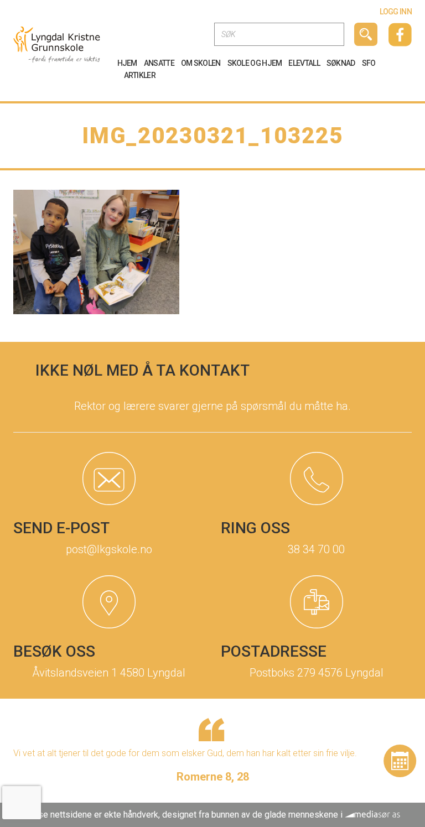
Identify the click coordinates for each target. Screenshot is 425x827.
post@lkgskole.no (109, 549)
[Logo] (56, 44)
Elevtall (303, 63)
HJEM (127, 63)
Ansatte (159, 63)
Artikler (140, 75)
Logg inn (396, 11)
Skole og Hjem (254, 63)
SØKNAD (340, 63)
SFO (369, 63)
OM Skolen (201, 63)
